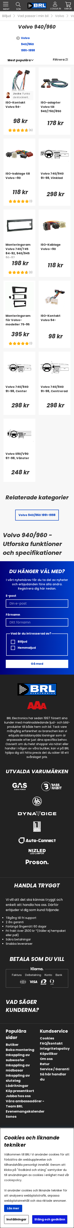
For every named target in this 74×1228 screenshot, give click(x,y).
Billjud (6, 16)
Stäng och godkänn (49, 1219)
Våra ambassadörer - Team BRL (25, 1104)
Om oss (46, 1058)
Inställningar (16, 1219)
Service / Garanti (54, 1069)
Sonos (11, 1116)
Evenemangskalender (25, 1111)
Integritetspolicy (55, 1048)
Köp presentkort (20, 1091)
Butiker (12, 1044)
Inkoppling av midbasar (18, 1068)
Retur (45, 1064)
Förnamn (13, 615)
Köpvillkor (49, 1053)
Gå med (37, 664)
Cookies (47, 1038)
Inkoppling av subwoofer (18, 1057)
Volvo (59, 16)
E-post (11, 596)
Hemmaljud (26, 648)
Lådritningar (17, 1085)
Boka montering (20, 1049)
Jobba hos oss (18, 1096)
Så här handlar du (53, 1077)
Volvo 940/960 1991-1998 (28, 44)
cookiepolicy (13, 1180)
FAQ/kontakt (51, 1043)
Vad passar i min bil (33, 16)
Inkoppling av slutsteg (18, 1078)
